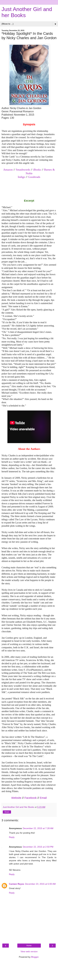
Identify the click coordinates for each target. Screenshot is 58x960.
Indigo (21, 176)
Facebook (30, 797)
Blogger (35, 957)
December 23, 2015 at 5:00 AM (40, 884)
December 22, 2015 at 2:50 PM (38, 847)
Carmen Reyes (16, 884)
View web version (29, 951)
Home (29, 945)
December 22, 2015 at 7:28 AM (38, 828)
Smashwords (23, 169)
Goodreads (34, 176)
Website (16, 797)
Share (6, 812)
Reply (12, 837)
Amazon (8, 169)
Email (43, 797)
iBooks (37, 169)
